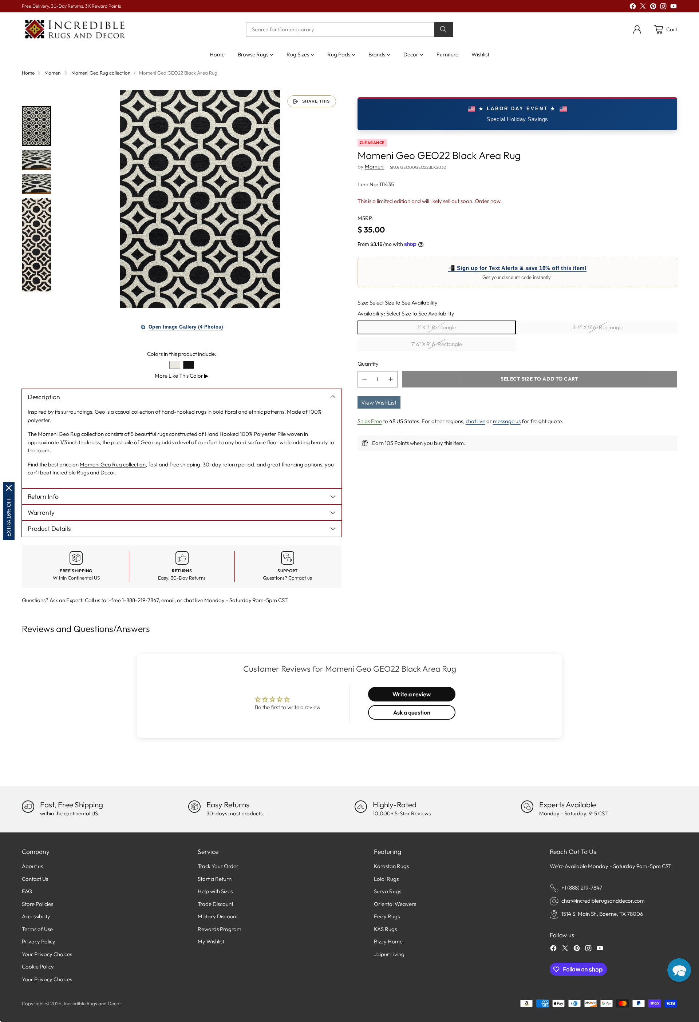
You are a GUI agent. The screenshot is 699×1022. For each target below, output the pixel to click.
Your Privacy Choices (47, 954)
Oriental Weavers (395, 903)
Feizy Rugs (387, 916)
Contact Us (35, 878)
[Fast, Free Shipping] (28, 806)
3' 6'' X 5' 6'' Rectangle (597, 327)
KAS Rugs (385, 929)
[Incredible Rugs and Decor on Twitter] (643, 7)
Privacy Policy (38, 941)
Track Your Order (218, 866)
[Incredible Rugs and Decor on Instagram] (663, 7)
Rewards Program (219, 929)
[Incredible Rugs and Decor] (74, 29)
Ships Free (370, 420)
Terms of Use (37, 929)
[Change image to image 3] (36, 184)
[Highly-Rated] (361, 806)
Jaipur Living (389, 954)
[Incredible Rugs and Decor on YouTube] (673, 7)
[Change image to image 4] (36, 245)
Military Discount (218, 916)
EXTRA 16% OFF (9, 517)
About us (32, 866)
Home (28, 73)
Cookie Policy (38, 966)
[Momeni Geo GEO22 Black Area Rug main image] (199, 199)
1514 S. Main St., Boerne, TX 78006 (602, 913)
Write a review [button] (411, 694)
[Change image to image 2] (36, 160)
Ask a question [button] (411, 712)
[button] (679, 970)
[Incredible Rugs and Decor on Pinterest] (653, 7)
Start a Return (215, 878)
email (167, 600)
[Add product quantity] (390, 379)
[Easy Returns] (194, 806)
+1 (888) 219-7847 (581, 887)
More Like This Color (182, 375)
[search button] (443, 29)
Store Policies (37, 903)
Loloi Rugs (386, 878)
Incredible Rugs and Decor (93, 1003)
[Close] (9, 488)
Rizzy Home (388, 941)
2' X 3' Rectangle (436, 327)
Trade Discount (215, 903)
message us (507, 420)
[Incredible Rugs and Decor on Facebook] (632, 7)
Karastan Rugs (391, 866)
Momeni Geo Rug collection (100, 73)
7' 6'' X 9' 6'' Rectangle (436, 344)
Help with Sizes (215, 891)
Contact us (300, 578)
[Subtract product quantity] (364, 379)
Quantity (368, 363)
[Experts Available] (527, 806)
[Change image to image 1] (36, 126)
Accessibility (36, 916)
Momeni (53, 73)
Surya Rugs (387, 891)
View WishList (379, 402)
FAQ (27, 891)
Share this (316, 101)
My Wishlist (211, 941)
